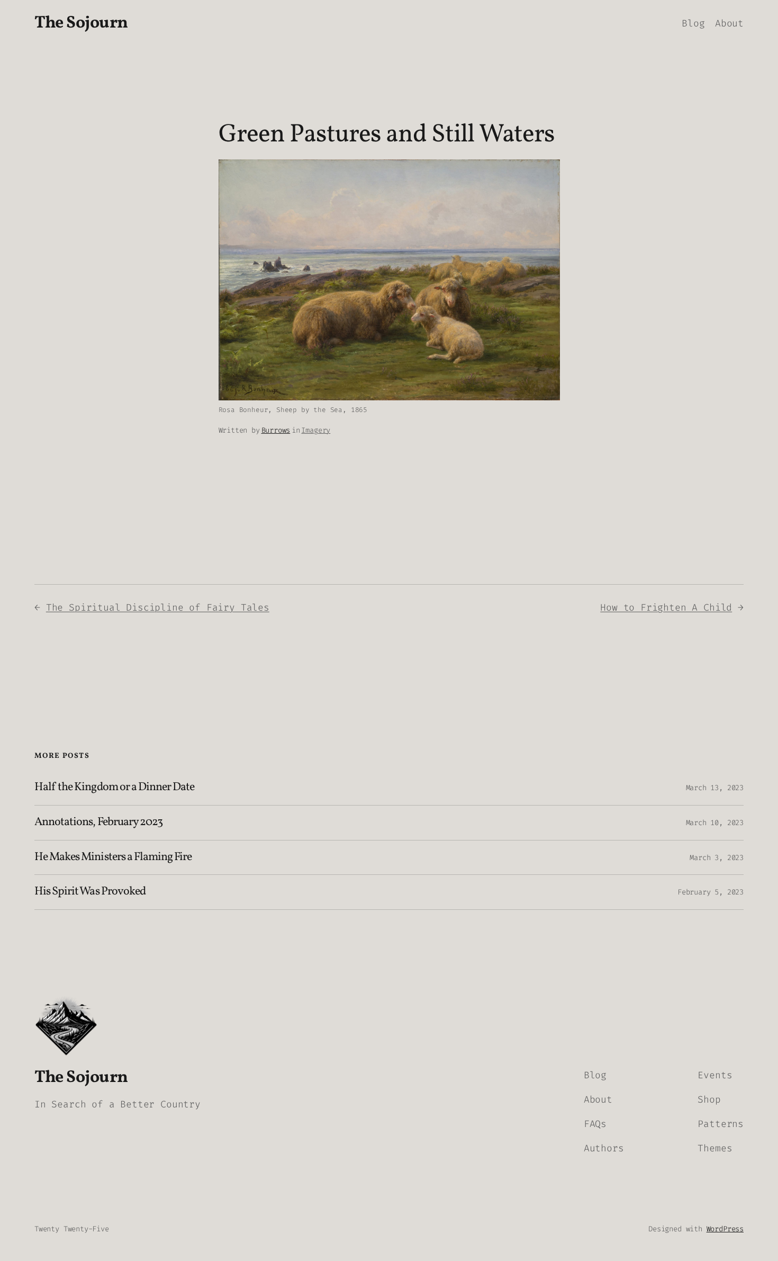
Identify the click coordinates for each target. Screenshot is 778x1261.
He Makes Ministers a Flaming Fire (113, 857)
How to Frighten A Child (666, 607)
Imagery (315, 430)
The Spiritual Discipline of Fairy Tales (157, 607)
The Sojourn (81, 23)
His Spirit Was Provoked (90, 892)
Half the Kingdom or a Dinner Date (114, 787)
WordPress (725, 1229)
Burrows (276, 430)
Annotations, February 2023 (98, 822)
